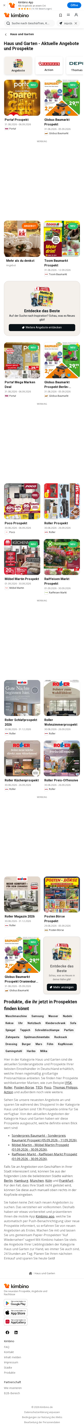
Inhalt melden (12, 1357)
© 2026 (42, 1407)
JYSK (68, 1083)
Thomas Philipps (65, 1087)
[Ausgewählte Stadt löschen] (76, 23)
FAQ (6, 1347)
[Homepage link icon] (30, 1273)
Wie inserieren (13, 1388)
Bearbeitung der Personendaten (42, 1422)
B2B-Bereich (12, 1393)
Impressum (11, 1362)
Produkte (9, 1372)
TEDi (39, 1087)
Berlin (8, 1180)
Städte (8, 1367)
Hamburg (21, 1180)
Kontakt (9, 1352)
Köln (48, 1180)
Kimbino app (45, 1216)
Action (8, 1092)
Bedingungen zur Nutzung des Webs (42, 1417)
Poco (47, 1087)
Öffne (74, 5)
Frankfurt (66, 1180)
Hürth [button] (68, 23)
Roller (8, 1087)
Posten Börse (24, 1087)
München (37, 1180)
